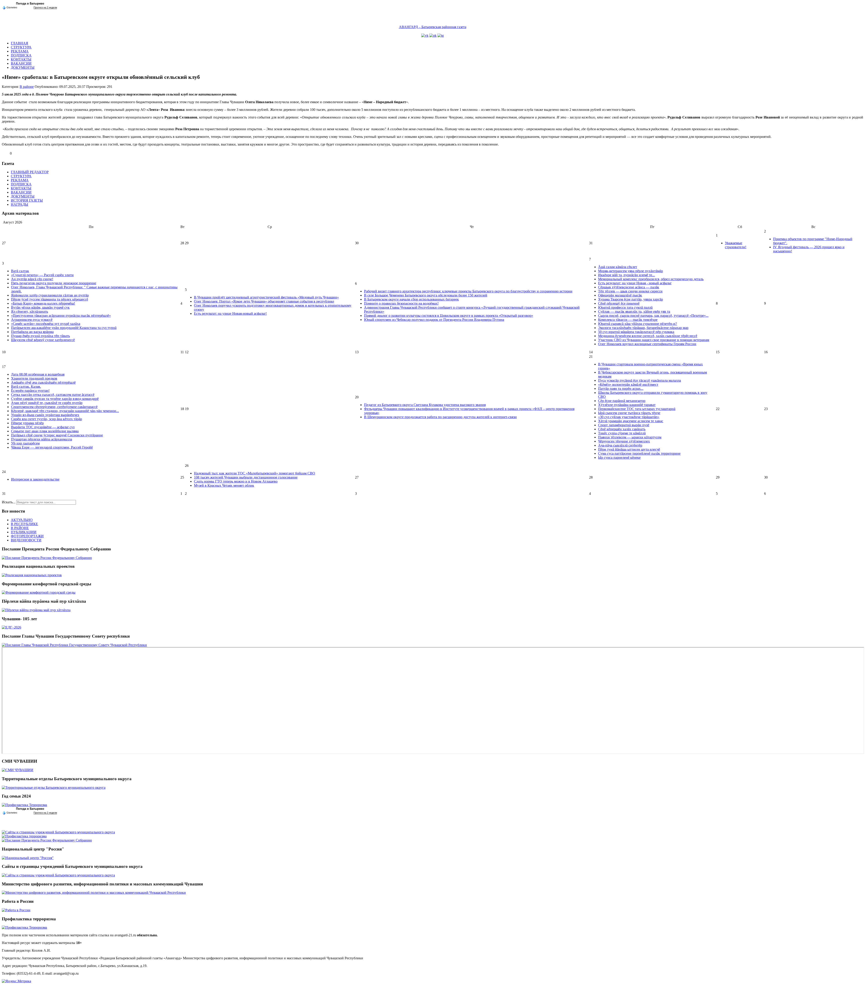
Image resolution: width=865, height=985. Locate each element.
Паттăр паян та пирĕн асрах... (620, 388)
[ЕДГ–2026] (11, 627)
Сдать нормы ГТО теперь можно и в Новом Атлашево (236, 481)
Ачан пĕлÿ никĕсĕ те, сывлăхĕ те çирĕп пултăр (46, 403)
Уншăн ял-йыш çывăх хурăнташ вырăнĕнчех (45, 415)
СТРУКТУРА (21, 47)
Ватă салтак (20, 271)
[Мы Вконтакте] (424, 35)
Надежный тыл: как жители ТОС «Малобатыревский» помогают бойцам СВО (254, 473)
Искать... (8, 502)
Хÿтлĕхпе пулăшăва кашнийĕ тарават (627, 405)
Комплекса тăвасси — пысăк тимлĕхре (628, 319)
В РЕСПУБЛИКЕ (24, 524)
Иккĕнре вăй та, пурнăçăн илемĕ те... (626, 275)
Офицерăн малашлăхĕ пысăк (620, 295)
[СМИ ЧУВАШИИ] (17, 770)
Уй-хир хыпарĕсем (25, 443)
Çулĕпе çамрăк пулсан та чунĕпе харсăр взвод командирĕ (55, 399)
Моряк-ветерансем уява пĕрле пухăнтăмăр (630, 271)
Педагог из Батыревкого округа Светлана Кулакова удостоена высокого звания (425, 405)
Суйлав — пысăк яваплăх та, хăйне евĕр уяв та (634, 311)
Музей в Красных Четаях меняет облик (224, 485)
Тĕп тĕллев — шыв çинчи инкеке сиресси (630, 291)
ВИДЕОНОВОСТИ (26, 540)
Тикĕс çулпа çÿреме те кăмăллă (622, 433)
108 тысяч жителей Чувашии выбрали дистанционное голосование (246, 477)
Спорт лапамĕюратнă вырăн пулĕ (623, 425)
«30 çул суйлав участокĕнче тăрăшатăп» (628, 417)
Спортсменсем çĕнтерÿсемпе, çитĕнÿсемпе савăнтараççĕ (54, 407)
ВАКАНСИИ (21, 63)
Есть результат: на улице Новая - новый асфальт (635, 283)
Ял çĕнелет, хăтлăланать (29, 311)
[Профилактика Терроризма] (24, 805)
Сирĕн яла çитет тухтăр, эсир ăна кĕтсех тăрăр (46, 419)
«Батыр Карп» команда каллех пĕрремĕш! (43, 303)
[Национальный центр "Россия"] (28, 858)
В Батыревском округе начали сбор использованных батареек (411, 299)
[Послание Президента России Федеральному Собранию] (47, 558)
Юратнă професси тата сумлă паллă (625, 307)
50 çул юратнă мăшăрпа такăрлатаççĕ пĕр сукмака (636, 332)
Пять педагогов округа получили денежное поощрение (53, 283)
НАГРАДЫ (19, 204)
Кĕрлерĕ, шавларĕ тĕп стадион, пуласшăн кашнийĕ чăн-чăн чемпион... (65, 411)
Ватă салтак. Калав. (26, 386)
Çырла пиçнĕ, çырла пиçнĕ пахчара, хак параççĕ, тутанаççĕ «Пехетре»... (653, 315)
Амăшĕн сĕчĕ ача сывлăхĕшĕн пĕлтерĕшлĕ (43, 382)
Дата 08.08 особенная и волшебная (37, 374)
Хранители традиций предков (34, 378)
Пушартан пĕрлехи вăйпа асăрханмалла (41, 439)
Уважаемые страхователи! (735, 245)
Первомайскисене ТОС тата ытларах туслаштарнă (636, 409)
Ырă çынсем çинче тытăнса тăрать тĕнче (629, 413)
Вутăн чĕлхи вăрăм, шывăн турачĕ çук (40, 307)
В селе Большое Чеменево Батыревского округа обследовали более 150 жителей (425, 295)
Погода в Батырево (30, 3)
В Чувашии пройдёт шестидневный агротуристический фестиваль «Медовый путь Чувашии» (266, 297)
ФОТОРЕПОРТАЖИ (27, 536)
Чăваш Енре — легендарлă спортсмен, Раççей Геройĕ (52, 447)
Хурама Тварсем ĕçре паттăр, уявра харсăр (630, 299)
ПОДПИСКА (21, 55)
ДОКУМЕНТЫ (22, 67)
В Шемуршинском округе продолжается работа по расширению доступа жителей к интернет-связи (440, 417)
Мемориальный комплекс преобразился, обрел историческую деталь (650, 279)
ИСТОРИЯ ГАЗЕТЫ (27, 200)
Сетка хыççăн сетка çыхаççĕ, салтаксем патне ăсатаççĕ (52, 395)
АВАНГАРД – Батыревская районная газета (432, 27)
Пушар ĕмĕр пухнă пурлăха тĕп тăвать (40, 336)
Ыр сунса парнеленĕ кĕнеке (619, 457)
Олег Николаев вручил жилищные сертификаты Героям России (647, 344)
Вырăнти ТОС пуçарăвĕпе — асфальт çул (43, 427)
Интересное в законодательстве (35, 479)
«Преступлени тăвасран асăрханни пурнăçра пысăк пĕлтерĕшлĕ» (61, 315)
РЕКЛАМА (20, 51)
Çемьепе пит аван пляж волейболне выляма (45, 431)
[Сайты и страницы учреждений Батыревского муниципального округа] (58, 832)
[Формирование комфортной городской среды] (38, 592)
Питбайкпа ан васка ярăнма (32, 332)
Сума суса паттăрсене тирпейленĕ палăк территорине (639, 453)
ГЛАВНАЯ (19, 43)
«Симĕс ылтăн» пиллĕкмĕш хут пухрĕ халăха (45, 324)
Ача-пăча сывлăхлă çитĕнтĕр (620, 445)
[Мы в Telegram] (440, 35)
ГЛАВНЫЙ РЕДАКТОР (30, 172)
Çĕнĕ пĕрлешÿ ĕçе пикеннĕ (619, 303)
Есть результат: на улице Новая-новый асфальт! (230, 313)
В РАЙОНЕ (20, 528)
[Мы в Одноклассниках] (433, 35)
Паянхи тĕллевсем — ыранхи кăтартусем (629, 437)
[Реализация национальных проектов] (32, 575)
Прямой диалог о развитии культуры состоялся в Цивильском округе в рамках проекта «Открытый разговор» (448, 315)
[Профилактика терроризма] (24, 836)
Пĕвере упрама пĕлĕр (27, 423)
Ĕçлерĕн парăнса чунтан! (30, 390)
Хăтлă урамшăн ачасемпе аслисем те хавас (630, 421)
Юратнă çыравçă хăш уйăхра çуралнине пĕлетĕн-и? (637, 324)
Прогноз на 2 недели (45, 7)
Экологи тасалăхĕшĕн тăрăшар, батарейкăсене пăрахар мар (643, 328)
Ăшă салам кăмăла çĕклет (617, 267)
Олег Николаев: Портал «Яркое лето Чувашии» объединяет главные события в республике (264, 301)
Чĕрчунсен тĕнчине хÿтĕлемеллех (624, 441)
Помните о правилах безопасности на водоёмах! (401, 303)
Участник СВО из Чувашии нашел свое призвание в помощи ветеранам (653, 340)
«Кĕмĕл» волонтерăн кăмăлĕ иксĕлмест (628, 384)
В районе (27, 87)
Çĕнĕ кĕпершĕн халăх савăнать (621, 429)
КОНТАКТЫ (21, 59)
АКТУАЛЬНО (22, 520)
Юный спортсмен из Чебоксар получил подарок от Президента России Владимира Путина (434, 319)
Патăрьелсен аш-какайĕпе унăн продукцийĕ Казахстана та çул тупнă (63, 328)
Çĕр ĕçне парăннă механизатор (621, 401)
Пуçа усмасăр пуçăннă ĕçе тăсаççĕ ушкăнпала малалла (639, 380)
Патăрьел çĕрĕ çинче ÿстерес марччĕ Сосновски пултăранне (57, 435)
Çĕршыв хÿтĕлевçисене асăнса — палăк (628, 287)
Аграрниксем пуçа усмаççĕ (31, 319)
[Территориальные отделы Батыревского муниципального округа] (53, 787)
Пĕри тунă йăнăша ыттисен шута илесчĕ (629, 449)
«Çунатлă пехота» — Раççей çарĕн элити (42, 275)
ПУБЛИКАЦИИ (23, 532)
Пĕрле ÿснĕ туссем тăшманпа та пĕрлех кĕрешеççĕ (49, 299)
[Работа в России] (16, 910)
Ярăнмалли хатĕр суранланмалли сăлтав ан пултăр (50, 295)
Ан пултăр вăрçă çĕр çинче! (32, 279)
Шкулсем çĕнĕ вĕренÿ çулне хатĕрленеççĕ (43, 340)
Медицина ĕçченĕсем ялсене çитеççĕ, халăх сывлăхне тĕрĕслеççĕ (647, 336)
